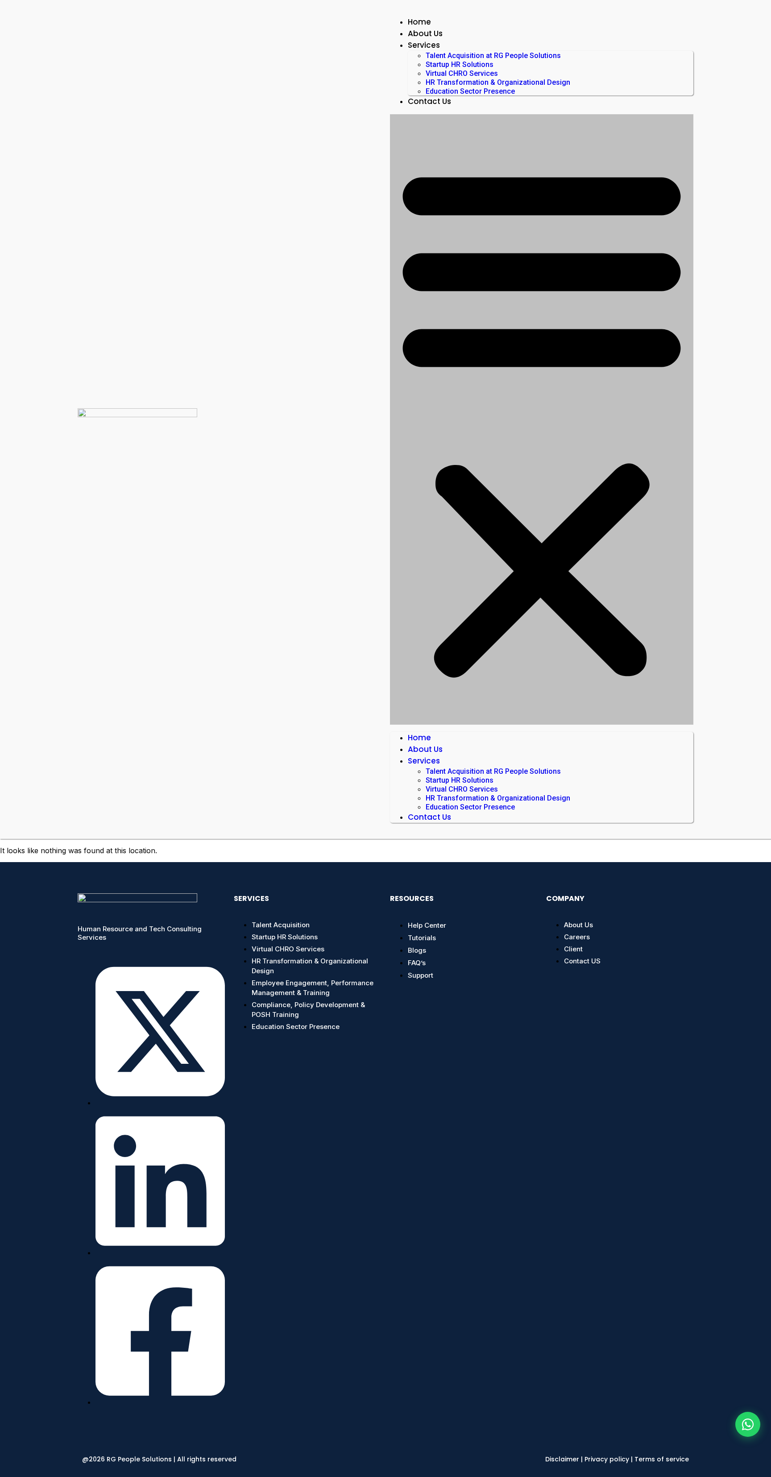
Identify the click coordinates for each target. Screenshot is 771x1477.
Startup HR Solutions (459, 64)
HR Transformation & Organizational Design (498, 82)
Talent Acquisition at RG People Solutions (493, 55)
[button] (541, 419)
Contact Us (429, 101)
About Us (425, 33)
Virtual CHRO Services (462, 73)
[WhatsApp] (747, 1424)
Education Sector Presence (470, 91)
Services (424, 45)
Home (419, 22)
